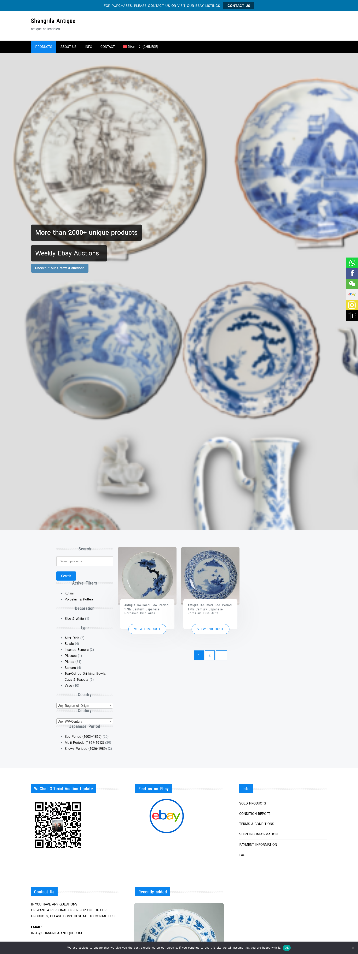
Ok (287, 947)
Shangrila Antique (53, 20)
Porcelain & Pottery (79, 599)
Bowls (69, 644)
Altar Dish (72, 638)
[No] (353, 948)
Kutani (69, 593)
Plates (69, 662)
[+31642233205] (352, 263)
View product (147, 629)
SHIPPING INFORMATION (258, 834)
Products (43, 47)
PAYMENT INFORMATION (258, 845)
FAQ (242, 855)
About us (68, 47)
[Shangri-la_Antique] (352, 284)
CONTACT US (238, 6)
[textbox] (85, 706)
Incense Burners (77, 650)
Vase (68, 686)
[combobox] (84, 706)
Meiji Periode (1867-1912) (84, 743)
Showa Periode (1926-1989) (86, 749)
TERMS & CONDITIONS (256, 824)
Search (66, 576)
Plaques (71, 656)
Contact (107, 47)
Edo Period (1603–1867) (83, 737)
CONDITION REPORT (254, 814)
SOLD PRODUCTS (252, 803)
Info (88, 47)
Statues (70, 668)
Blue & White (74, 619)
